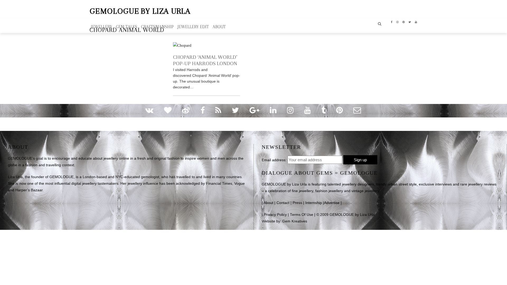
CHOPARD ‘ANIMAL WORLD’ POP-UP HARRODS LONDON (205, 60)
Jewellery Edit (193, 26)
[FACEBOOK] (392, 22)
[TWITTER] (410, 22)
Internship (313, 203)
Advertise (332, 203)
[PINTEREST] (403, 22)
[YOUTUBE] (416, 22)
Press (297, 203)
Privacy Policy (275, 215)
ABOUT (219, 26)
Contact (282, 203)
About (268, 203)
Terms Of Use (301, 215)
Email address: (274, 160)
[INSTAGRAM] (397, 22)
